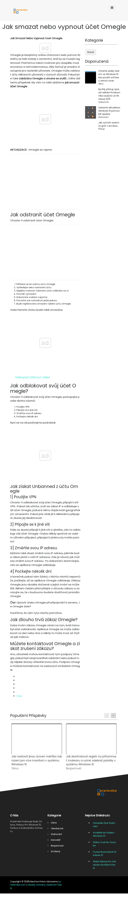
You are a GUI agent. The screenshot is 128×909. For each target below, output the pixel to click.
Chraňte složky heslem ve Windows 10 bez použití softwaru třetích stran (108, 75)
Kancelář (54, 839)
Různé (90, 52)
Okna (100, 83)
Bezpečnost (56, 845)
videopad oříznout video (32, 377)
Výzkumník (103, 102)
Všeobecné (55, 828)
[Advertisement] (45, 181)
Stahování (103, 117)
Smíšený (54, 851)
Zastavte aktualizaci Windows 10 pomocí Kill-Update (109, 111)
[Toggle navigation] (112, 7)
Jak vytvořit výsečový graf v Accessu (108, 124)
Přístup (101, 129)
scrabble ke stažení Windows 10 (103, 834)
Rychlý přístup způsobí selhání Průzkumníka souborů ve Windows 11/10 (109, 94)
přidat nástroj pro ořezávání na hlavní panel (104, 865)
